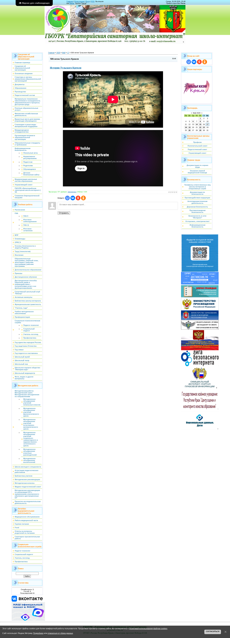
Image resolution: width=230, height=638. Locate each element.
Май (63, 53)
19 (189, 127)
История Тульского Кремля (65, 67)
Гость (71, 3)
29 (200, 130)
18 (186, 127)
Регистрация (79, 1)
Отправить (64, 213)
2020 (58, 53)
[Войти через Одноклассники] (83, 198)
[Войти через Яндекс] (78, 198)
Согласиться (212, 631)
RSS (93, 1)
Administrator (72, 192)
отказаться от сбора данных (60, 633)
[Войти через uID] (67, 198)
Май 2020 (196, 113)
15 (200, 124)
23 (204, 127)
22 (200, 127)
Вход (88, 1)
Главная (69, 1)
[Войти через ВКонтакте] (72, 198)
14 (197, 124)
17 (68, 53)
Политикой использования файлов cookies (148, 629)
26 (189, 130)
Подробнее (38, 633)
